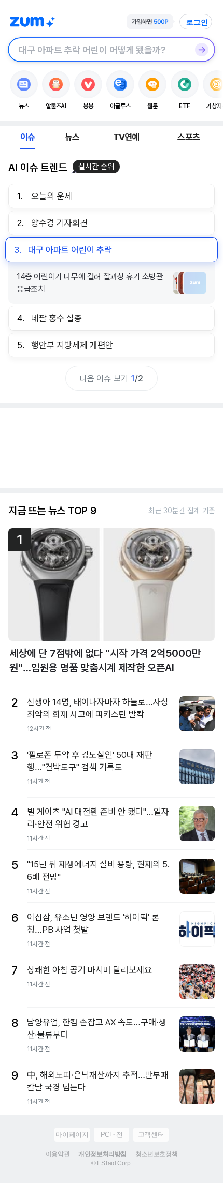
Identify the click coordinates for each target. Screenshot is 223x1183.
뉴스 (72, 137)
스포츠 (188, 137)
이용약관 (57, 1154)
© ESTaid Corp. (111, 1163)
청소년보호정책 (156, 1154)
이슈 (27, 137)
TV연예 (126, 137)
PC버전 (111, 1135)
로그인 (197, 22)
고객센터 (151, 1135)
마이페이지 (71, 1135)
